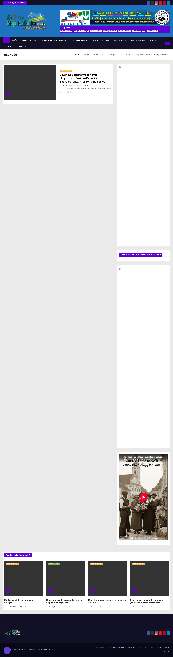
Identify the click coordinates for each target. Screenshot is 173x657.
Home (77, 54)
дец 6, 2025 (67, 85)
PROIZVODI (143, 648)
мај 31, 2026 (53, 607)
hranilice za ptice (139, 31)
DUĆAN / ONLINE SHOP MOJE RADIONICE (111, 648)
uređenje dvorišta (124, 31)
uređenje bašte (152, 31)
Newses (37, 650)
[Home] (6, 40)
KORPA (8, 46)
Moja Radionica (66, 31)
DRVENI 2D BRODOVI (101, 40)
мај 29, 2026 (138, 607)
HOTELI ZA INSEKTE (79, 40)
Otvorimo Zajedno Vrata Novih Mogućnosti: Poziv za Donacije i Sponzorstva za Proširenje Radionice (82, 78)
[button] (163, 43)
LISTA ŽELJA (132, 648)
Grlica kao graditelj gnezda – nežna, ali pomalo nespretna (64, 601)
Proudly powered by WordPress (15, 650)
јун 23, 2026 (12, 607)
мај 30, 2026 (96, 607)
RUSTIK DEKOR (120, 40)
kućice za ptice (96, 31)
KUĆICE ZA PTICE (29, 40)
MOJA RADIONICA (66, 71)
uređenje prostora (109, 31)
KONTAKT (154, 40)
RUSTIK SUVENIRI (138, 40)
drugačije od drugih (81, 31)
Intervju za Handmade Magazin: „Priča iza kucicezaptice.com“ (146, 601)
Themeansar (48, 650)
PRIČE (14, 40)
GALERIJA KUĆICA (156, 648)
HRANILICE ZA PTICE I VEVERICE (54, 40)
